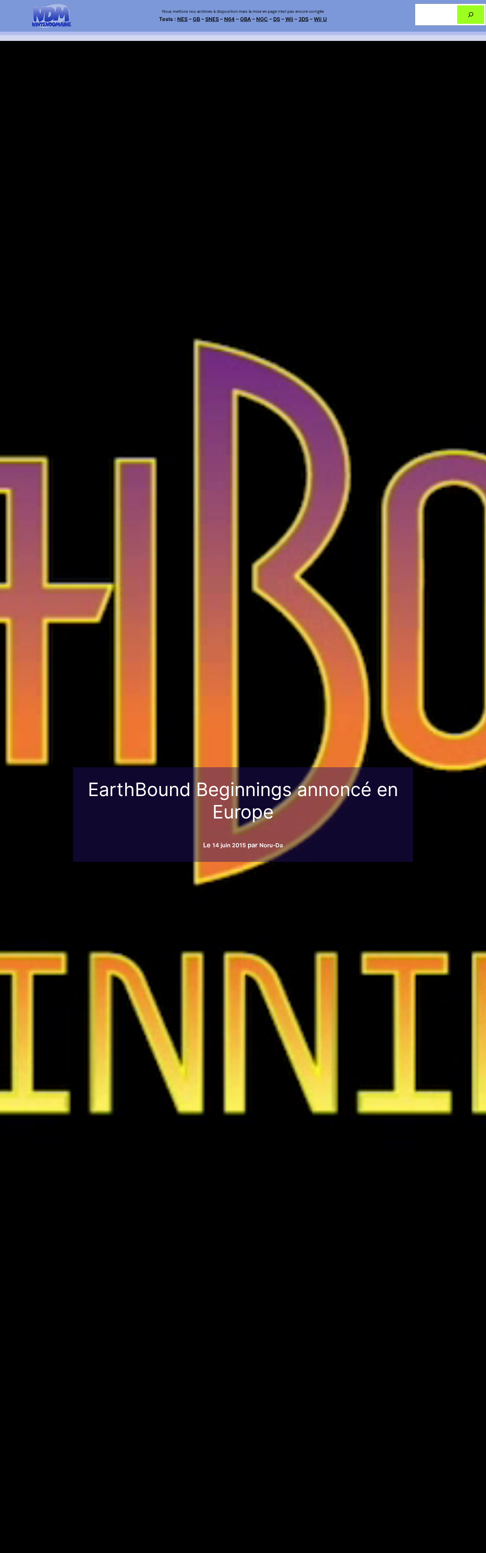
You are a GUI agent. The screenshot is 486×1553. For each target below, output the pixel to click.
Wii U (320, 19)
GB (196, 19)
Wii (289, 19)
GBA (245, 19)
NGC (262, 19)
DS (276, 19)
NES (182, 19)
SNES (212, 19)
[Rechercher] (470, 14)
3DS (303, 19)
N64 (229, 19)
